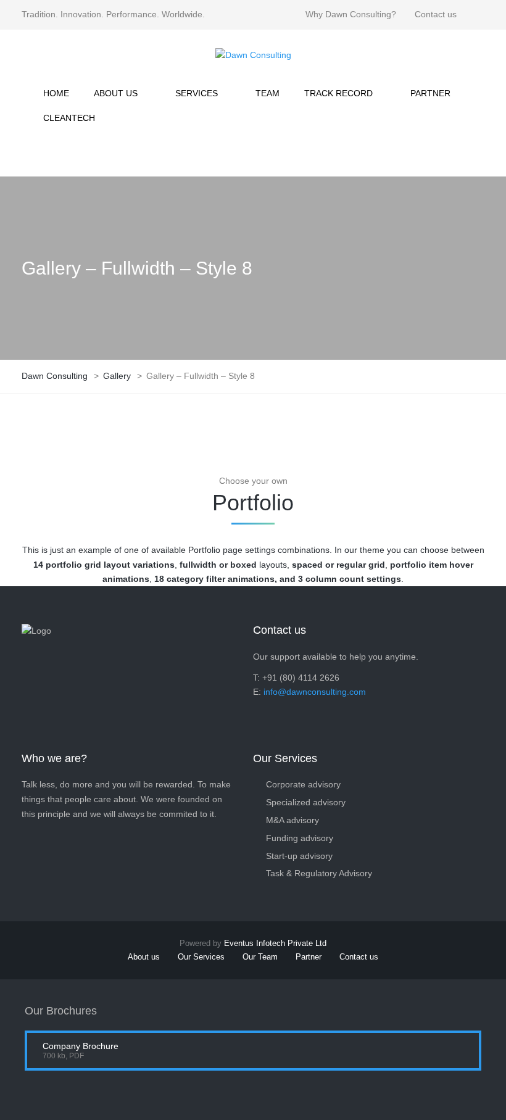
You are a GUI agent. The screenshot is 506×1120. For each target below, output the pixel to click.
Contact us (436, 14)
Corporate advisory (303, 784)
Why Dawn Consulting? (350, 14)
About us (144, 956)
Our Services (201, 956)
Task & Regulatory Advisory (319, 873)
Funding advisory (299, 838)
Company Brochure (80, 1046)
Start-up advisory (299, 856)
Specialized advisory (306, 802)
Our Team (260, 956)
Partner (308, 956)
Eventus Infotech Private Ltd (275, 943)
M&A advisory (292, 820)
